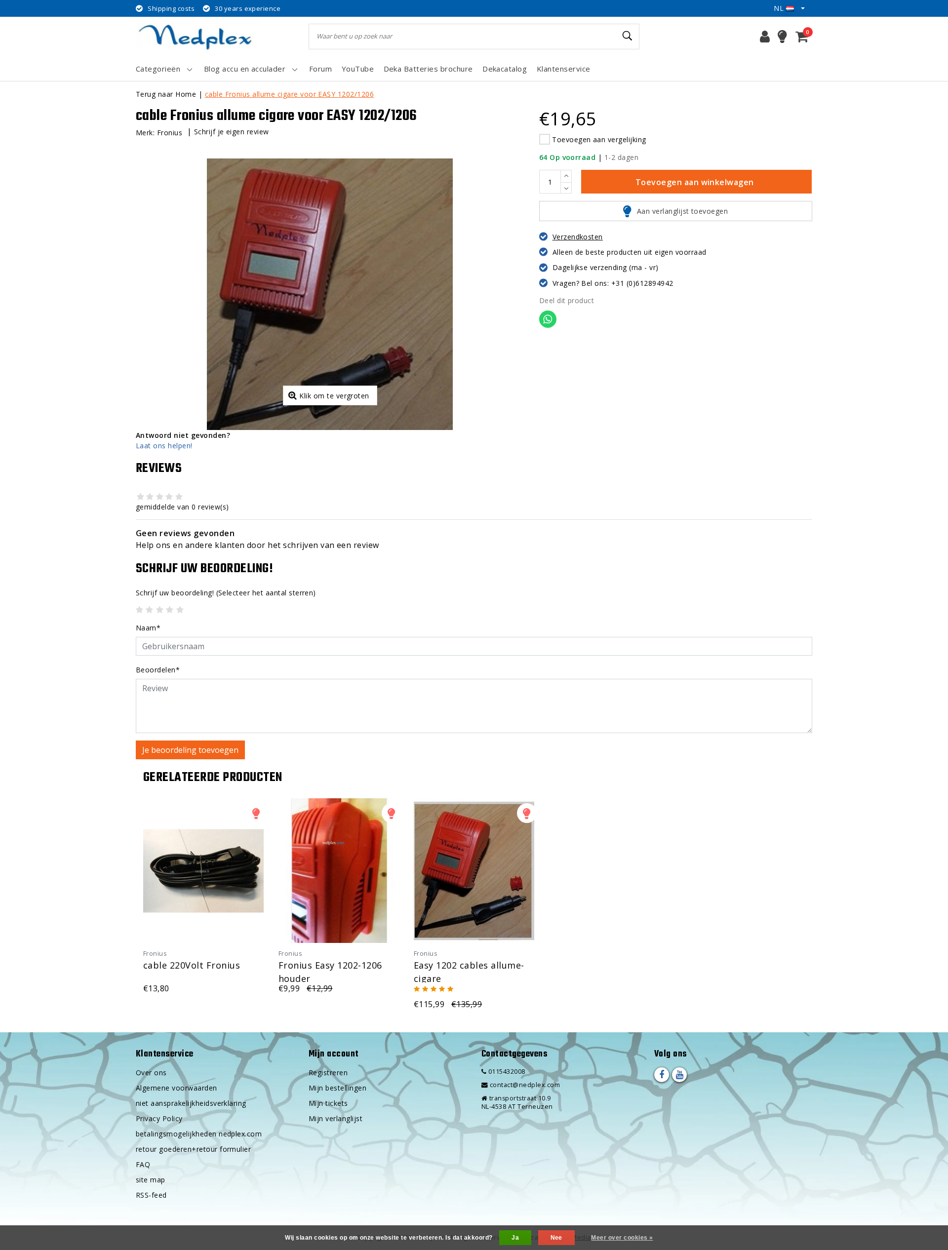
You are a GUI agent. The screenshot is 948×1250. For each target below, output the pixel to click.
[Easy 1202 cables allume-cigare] (474, 870)
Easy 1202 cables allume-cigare (469, 970)
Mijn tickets (328, 1103)
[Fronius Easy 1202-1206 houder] (338, 870)
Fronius (169, 132)
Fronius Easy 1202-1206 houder (330, 970)
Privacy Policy (159, 1118)
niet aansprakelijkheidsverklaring (191, 1103)
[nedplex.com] (197, 36)
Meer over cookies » (622, 1237)
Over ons (151, 1072)
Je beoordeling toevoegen (190, 749)
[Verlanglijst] (782, 36)
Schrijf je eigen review (231, 131)
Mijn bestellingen (337, 1088)
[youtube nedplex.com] (679, 1075)
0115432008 (505, 1071)
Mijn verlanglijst (335, 1118)
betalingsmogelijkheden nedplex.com (199, 1133)
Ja (515, 1237)
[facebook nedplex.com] (661, 1075)
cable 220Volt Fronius (191, 965)
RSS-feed (151, 1195)
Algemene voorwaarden (176, 1088)
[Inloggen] (765, 36)
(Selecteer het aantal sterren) (226, 592)
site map (150, 1179)
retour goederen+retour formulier (193, 1149)
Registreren (328, 1072)
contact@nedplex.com (525, 1085)
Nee (556, 1237)
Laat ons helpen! (164, 445)
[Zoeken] (627, 36)
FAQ (143, 1164)
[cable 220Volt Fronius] (203, 870)
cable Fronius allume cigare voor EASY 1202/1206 (289, 94)
